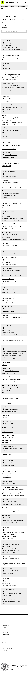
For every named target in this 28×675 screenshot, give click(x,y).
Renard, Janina (6, 191)
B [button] (3, 20)
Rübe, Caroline (6, 515)
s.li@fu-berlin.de (9, 423)
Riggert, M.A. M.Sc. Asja (8, 279)
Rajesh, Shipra (5, 63)
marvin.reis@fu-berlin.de (11, 182)
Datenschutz (5, 632)
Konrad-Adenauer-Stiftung (9, 440)
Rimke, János (5, 287)
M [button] (22, 20)
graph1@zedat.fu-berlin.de (12, 581)
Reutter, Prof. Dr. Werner (8, 211)
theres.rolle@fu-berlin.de (11, 409)
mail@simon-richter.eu (11, 245)
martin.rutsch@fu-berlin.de (12, 558)
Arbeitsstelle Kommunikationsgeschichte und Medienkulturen (13, 564)
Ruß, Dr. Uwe (5, 499)
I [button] (15, 20)
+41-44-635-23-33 (6, 473)
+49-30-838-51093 (6, 390)
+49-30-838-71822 (6, 320)
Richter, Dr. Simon (6, 243)
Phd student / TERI (6, 68)
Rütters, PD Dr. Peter (7, 568)
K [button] (18, 20)
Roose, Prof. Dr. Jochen (8, 435)
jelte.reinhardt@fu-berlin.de (12, 163)
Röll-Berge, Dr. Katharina (8, 396)
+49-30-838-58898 (6, 237)
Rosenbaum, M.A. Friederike (9, 446)
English (4, 653)
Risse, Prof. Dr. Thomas (8, 306)
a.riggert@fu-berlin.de (10, 281)
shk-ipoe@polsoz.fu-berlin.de (12, 270)
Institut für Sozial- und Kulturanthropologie (13, 495)
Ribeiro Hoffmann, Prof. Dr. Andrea (10, 224)
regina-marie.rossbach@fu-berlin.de (14, 340)
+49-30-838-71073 (6, 205)
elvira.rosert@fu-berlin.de (11, 462)
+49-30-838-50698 (6, 596)
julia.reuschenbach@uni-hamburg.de (14, 203)
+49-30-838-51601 (6, 166)
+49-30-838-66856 (6, 185)
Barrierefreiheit (6, 634)
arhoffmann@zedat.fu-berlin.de (13, 226)
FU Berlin (4, 365)
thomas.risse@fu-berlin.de (11, 309)
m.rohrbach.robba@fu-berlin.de (13, 379)
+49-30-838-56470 (6, 330)
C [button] (5, 20)
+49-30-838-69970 (6, 546)
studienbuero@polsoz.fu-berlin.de (13, 317)
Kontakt (4, 627)
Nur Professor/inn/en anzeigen (9, 26)
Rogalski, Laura (6, 368)
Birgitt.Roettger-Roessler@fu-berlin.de (14, 489)
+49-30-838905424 (6, 273)
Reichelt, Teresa (6, 128)
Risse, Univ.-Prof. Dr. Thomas (9, 296)
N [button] (23, 20)
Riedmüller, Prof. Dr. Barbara (9, 257)
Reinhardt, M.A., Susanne (8, 171)
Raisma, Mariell (6, 53)
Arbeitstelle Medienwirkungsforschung (11, 168)
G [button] (12, 20)
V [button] (12, 23)
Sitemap (4, 637)
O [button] (2, 23)
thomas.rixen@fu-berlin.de (12, 328)
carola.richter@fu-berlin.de (12, 235)
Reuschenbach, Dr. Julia (8, 201)
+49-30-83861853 (6, 561)
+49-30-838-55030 (6, 583)
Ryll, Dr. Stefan (5, 578)
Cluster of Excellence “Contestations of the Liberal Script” (12, 196)
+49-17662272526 (6, 132)
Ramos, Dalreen (6, 96)
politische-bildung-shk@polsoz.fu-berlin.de (13, 593)
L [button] (20, 20)
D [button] (7, 20)
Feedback (5, 650)
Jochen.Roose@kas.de (10, 438)
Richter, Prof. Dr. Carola (8, 232)
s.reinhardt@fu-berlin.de (11, 174)
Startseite (3, 12)
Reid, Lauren (5, 140)
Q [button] (5, 23)
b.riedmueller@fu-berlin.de (12, 260)
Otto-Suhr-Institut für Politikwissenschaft (12, 187)
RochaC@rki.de (9, 349)
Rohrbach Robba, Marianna (9, 377)
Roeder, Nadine (6, 362)
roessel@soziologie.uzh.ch (11, 471)
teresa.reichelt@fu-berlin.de (12, 130)
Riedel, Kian (5, 251)
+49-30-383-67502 (6, 45)
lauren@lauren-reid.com (11, 142)
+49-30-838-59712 (6, 120)
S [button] (9, 23)
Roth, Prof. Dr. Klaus (7, 481)
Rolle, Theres (5, 406)
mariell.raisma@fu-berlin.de (12, 55)
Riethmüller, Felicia (7, 268)
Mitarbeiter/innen (6, 625)
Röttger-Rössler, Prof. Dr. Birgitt (10, 487)
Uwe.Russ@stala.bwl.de (11, 501)
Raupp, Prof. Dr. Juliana (8, 105)
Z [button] (17, 23)
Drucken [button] (4, 646)
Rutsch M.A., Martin (7, 556)
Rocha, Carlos (5, 346)
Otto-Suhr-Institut (6, 136)
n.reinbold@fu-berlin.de (11, 155)
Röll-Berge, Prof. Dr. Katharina (9, 385)
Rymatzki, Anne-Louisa (8, 589)
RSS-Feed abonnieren (7, 648)
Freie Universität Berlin (8, 157)
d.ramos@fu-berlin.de (10, 98)
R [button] (7, 23)
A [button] (2, 20)
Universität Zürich (6, 477)
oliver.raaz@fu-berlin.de (11, 43)
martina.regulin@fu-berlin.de (12, 118)
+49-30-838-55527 (6, 300)
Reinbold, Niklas (6, 152)
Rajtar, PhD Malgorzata (8, 83)
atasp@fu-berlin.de (10, 298)
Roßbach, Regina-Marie (8, 338)
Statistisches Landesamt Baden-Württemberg (13, 504)
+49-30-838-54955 (6, 216)
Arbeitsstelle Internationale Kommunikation (13, 239)
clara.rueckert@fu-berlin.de (12, 530)
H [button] (14, 20)
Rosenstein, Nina (6, 454)
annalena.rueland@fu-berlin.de (13, 544)
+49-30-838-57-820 (6, 109)
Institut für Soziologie (7, 432)
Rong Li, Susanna (6, 421)
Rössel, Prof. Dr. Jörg (7, 469)
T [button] (10, 23)
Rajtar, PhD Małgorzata (8, 72)
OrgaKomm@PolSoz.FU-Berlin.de (13, 107)
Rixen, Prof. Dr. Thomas (8, 325)
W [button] (14, 23)
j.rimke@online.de (9, 289)
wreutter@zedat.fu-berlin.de (12, 214)
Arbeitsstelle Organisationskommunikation (13, 49)
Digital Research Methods (8, 101)
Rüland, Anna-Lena (7, 542)
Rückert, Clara (5, 527)
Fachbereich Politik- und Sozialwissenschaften (14, 6)
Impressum (5, 630)
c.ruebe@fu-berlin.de (10, 518)
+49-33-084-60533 (6, 262)
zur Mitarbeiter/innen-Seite (9, 79)
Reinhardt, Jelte (6, 161)
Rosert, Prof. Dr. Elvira (7, 460)
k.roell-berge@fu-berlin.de (11, 388)
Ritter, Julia (5, 315)
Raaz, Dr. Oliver (6, 40)
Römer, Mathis (5, 415)
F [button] (10, 20)
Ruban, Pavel (5, 508)
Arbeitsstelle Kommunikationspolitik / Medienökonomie (11, 59)
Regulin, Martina (6, 115)
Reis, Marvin (5, 180)
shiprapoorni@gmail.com (11, 65)
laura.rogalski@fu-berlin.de (12, 371)
